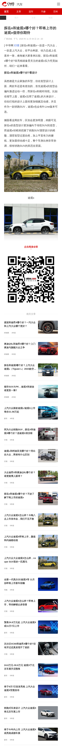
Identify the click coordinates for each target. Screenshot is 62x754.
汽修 (43, 11)
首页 (6, 11)
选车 (31, 11)
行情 (16, 45)
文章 (18, 11)
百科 (55, 11)
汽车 (20, 4)
